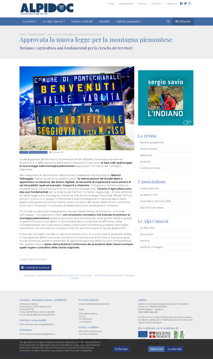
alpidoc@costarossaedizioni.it (41, 315)
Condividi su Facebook (37, 267)
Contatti (142, 3)
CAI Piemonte (85, 319)
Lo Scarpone (85, 322)
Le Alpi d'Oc (147, 227)
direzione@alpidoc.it (44, 324)
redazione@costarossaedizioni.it (94, 304)
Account (156, 3)
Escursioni (146, 234)
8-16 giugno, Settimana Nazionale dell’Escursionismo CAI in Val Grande (57, 275)
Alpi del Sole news (151, 207)
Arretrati (145, 161)
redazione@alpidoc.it (44, 334)
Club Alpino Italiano (88, 313)
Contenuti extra (150, 168)
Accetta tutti (174, 349)
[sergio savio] (165, 97)
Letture (145, 240)
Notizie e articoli (81, 21)
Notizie (24, 152)
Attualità (104, 21)
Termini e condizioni (88, 334)
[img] (168, 21)
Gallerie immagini (127, 21)
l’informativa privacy (29, 353)
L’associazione (125, 3)
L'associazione (149, 188)
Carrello (172, 3)
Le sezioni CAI (149, 194)
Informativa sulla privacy (90, 331)
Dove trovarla (148, 148)
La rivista (28, 21)
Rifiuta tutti (156, 349)
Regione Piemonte (38, 152)
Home (111, 3)
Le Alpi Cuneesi (53, 21)
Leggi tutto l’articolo (32, 259)
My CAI (82, 316)
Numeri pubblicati (152, 142)
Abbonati (184, 21)
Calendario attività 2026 (155, 201)
